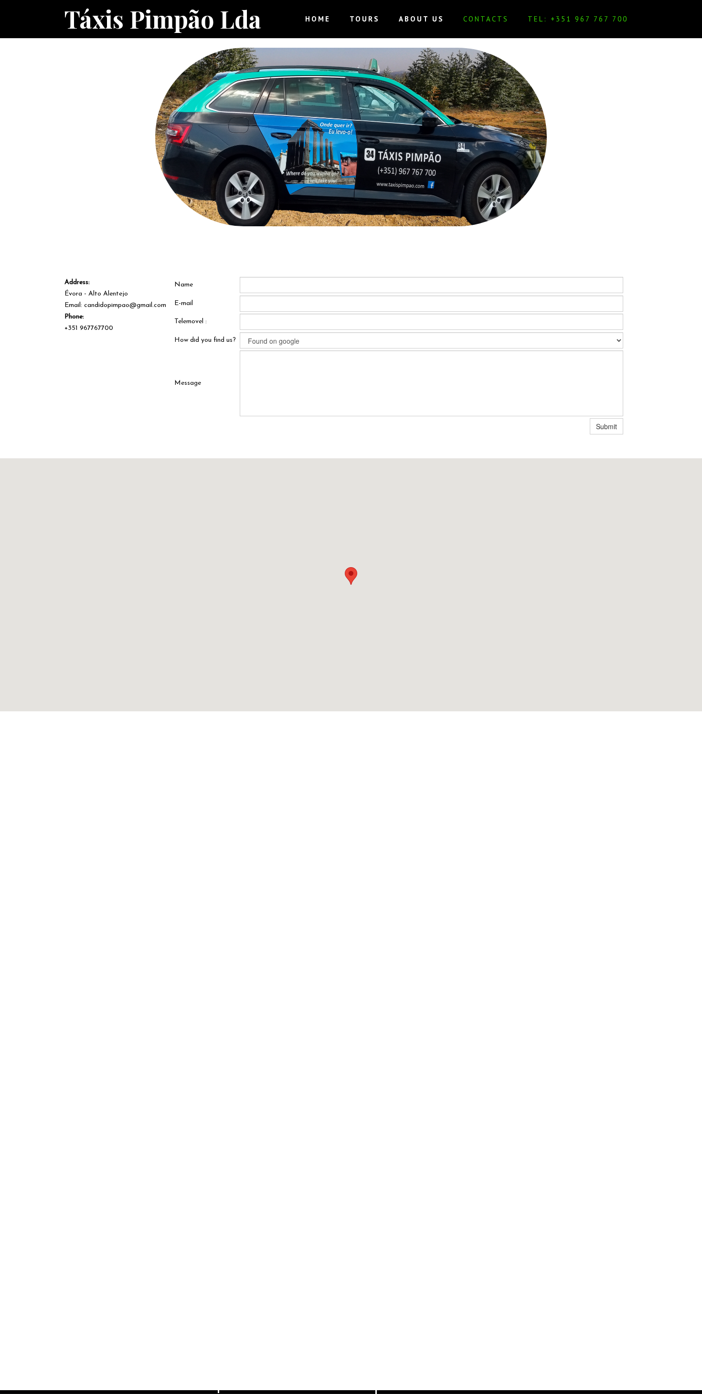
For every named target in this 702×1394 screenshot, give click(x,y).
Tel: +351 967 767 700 (578, 18)
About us (421, 18)
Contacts (486, 18)
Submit (606, 426)
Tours (365, 18)
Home (317, 18)
